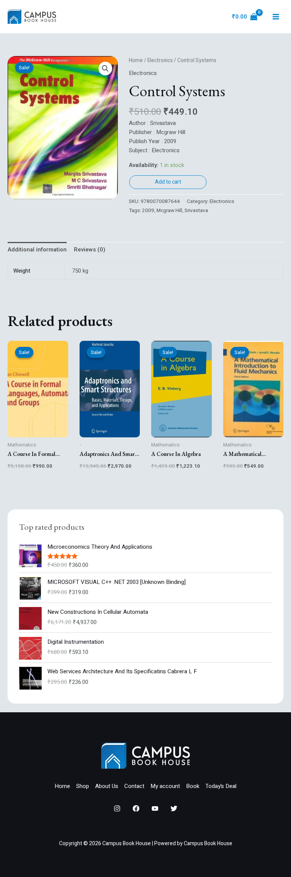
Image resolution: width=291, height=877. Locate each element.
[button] (105, 68)
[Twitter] (174, 808)
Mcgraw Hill (169, 210)
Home (136, 60)
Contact (134, 786)
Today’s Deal (220, 786)
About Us (106, 786)
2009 (148, 210)
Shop (82, 786)
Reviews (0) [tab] (89, 249)
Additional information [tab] (37, 249)
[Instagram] (117, 808)
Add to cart (168, 182)
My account (165, 786)
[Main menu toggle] (275, 17)
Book (192, 786)
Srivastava (196, 210)
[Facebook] (136, 808)
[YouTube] (155, 808)
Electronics (160, 60)
